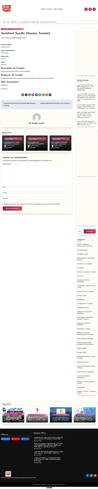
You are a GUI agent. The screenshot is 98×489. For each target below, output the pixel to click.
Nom (4, 187)
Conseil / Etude (81, 295)
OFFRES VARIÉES (82, 348)
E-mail (5, 192)
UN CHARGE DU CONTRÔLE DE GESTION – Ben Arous (36, 144)
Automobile (80, 268)
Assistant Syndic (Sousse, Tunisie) (25, 33)
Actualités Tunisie (82, 254)
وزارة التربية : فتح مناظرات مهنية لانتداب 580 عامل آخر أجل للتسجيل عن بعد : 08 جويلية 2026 (86, 122)
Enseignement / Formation (85, 303)
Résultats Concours (83, 362)
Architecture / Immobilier (84, 264)
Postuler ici (4, 88)
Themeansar (61, 484)
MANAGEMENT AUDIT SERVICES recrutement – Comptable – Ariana (12, 144)
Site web (5, 198)
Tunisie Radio (81, 387)
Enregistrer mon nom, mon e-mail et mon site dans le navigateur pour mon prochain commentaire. (32, 204)
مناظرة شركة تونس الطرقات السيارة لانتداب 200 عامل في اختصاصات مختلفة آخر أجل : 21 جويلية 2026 (86, 106)
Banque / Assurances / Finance (86, 272)
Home (43, 9)
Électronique (81, 299)
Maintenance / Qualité (83, 329)
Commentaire (7, 164)
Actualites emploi (82, 250)
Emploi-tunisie (10, 38)
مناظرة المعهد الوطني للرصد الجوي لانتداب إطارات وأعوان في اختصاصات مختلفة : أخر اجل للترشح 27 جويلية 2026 (47, 459)
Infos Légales (58, 9)
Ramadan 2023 (81, 352)
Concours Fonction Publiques (85, 291)
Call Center (80, 276)
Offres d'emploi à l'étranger (85, 338)
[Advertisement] (86, 52)
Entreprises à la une (83, 307)
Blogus (54, 484)
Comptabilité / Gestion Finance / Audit (12, 29)
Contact (49, 9)
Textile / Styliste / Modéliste (85, 372)
